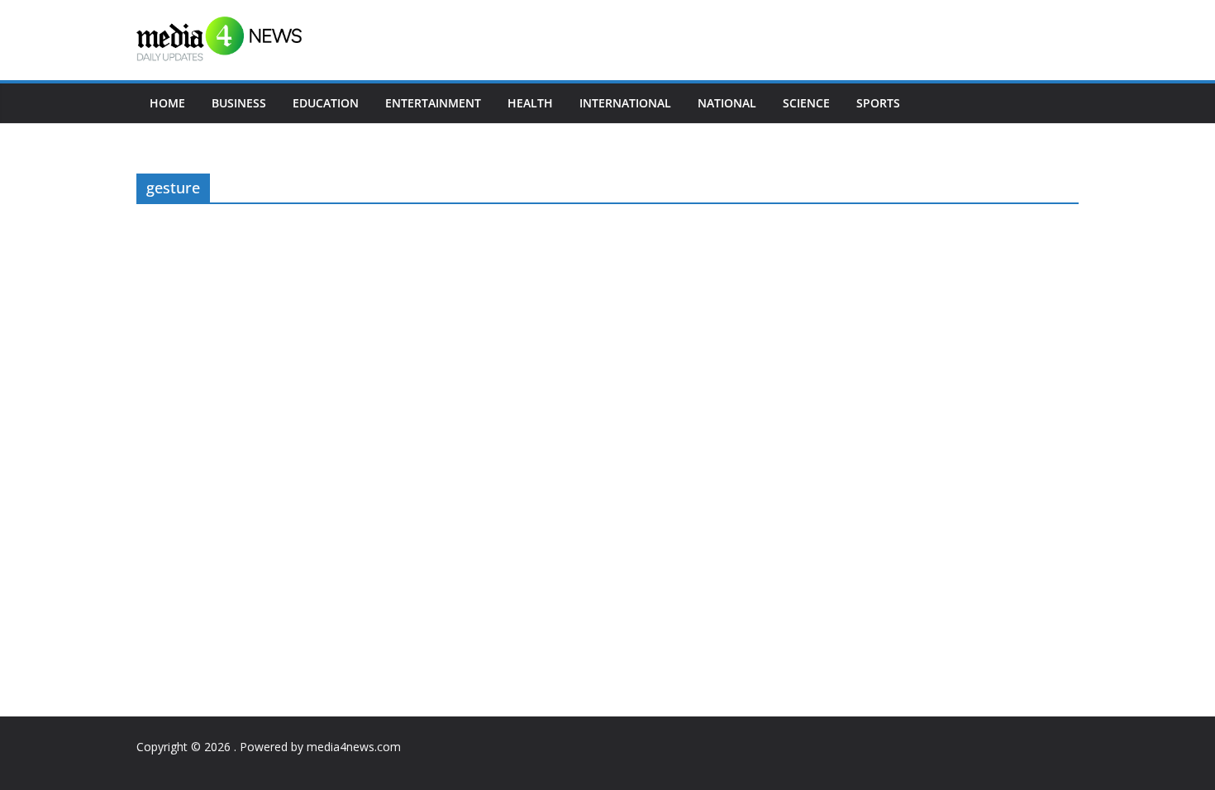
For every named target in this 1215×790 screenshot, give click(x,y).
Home (167, 103)
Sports (878, 103)
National (727, 103)
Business (239, 103)
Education (326, 103)
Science (806, 103)
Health (530, 103)
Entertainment (433, 103)
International (625, 103)
